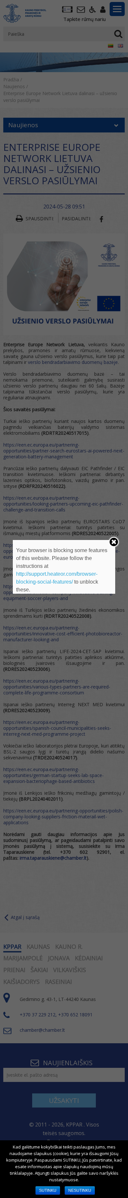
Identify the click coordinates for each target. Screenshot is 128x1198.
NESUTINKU (79, 1190)
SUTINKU (47, 1190)
